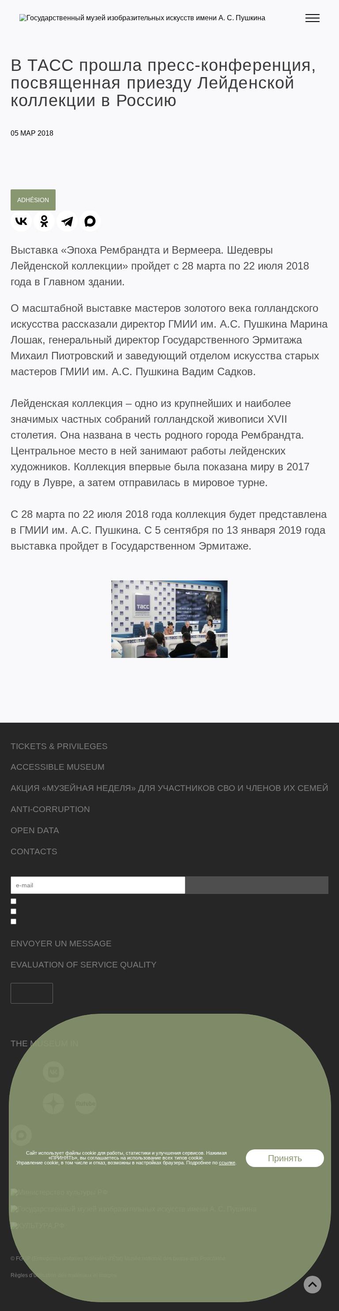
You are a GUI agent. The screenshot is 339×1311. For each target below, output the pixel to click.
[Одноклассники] (44, 221)
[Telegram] (67, 221)
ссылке (227, 1162)
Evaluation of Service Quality (84, 964)
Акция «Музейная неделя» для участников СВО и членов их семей (169, 788)
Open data (35, 830)
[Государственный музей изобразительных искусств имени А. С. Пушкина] (142, 18)
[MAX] (90, 221)
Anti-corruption (50, 809)
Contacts (34, 851)
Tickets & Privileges (59, 746)
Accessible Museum (58, 767)
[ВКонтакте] (21, 221)
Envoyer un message (61, 943)
